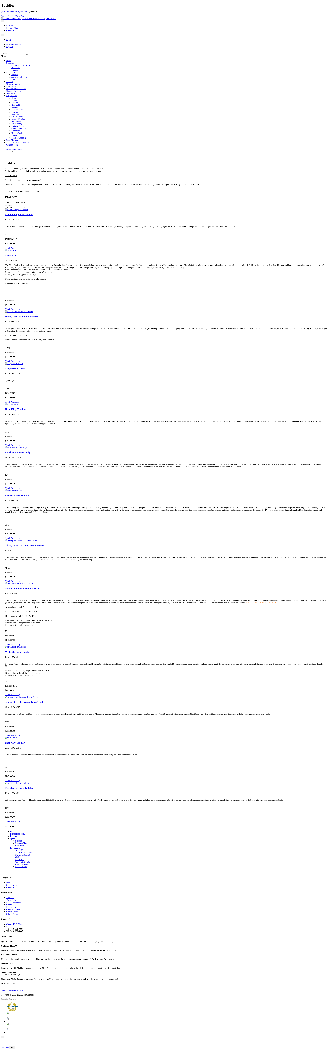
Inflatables (10, 72)
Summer (14, 70)
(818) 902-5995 (21, 11)
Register (9, 47)
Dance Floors (17, 110)
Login (8, 39)
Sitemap (9, 26)
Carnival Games (13, 84)
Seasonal (10, 63)
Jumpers (14, 74)
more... (22, 990)
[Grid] (6, 205)
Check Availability (12, 248)
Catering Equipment (19, 128)
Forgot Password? (13, 44)
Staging (14, 112)
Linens (14, 135)
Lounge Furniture (18, 119)
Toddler (9, 81)
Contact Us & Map (14, 924)
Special (13, 838)
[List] (11, 205)
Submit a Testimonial (9, 990)
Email (8, 926)
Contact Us (5, 16)
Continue (5, 1047)
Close (12, 1048)
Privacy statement (22, 855)
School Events (21, 866)
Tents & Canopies (18, 138)
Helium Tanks (17, 133)
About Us (19, 850)
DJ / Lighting (16, 124)
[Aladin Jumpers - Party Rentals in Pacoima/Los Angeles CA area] (28, 18)
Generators (15, 131)
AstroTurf (15, 114)
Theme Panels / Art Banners (17, 142)
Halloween (15, 67)
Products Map (12, 28)
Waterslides (11, 93)
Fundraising (20, 859)
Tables (14, 100)
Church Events (21, 864)
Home (8, 60)
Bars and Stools (17, 105)
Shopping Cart (12, 885)
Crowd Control (17, 117)
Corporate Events (22, 862)
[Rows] (9, 205)
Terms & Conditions (23, 852)
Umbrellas (15, 103)
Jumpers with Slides (19, 77)
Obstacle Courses (13, 91)
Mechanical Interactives (16, 89)
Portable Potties (17, 126)
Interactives (11, 86)
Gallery (18, 857)
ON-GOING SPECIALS (21, 65)
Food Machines (12, 140)
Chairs (14, 98)
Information (15, 848)
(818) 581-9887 (7, 11)
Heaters (14, 107)
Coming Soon (12, 145)
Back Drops (16, 121)
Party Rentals (11, 96)
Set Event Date (18, 16)
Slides (13, 79)
